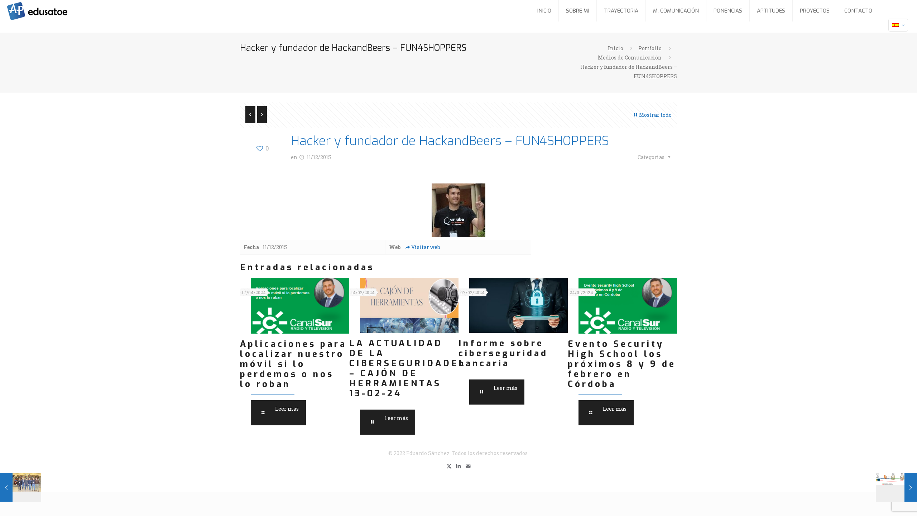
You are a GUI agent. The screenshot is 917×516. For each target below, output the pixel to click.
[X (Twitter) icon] (449, 465)
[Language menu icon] (898, 25)
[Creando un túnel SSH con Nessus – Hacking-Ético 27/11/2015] (896, 487)
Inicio (615, 48)
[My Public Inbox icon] (468, 465)
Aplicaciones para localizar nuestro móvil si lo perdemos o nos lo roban (293, 364)
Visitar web (425, 247)
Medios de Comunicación (630, 57)
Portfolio (650, 48)
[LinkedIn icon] (458, 465)
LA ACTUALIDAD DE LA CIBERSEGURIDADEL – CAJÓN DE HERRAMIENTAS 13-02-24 (407, 368)
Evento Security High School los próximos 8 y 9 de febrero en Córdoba (622, 364)
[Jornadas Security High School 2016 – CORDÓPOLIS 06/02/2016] (20, 487)
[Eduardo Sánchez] (55, 11)
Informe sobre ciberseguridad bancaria (503, 353)
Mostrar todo (655, 114)
